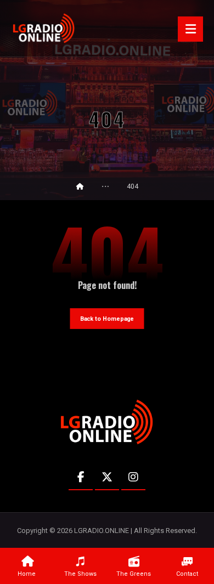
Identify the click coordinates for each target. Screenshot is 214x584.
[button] (190, 29)
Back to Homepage (107, 318)
